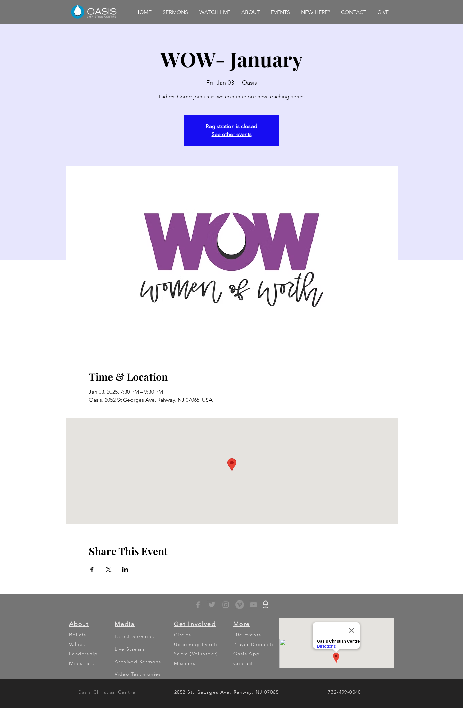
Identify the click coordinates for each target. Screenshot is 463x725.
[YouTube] (253, 604)
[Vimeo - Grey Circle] (239, 604)
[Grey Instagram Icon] (225, 604)
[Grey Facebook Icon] (198, 604)
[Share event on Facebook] (92, 569)
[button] (175, 12)
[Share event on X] (108, 569)
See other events (232, 134)
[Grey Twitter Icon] (211, 604)
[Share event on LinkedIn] (125, 569)
